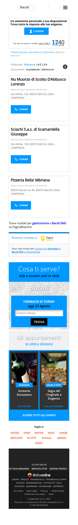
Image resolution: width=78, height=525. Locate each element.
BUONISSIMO (45, 486)
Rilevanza (29, 64)
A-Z (39, 64)
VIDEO (51, 432)
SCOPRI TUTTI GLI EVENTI (39, 415)
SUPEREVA (58, 486)
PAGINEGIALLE (37, 480)
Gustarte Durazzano (24, 392)
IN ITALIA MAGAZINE (19, 468)
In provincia (33, 69)
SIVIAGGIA (20, 486)
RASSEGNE (24, 385)
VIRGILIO (24, 480)
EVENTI (39, 443)
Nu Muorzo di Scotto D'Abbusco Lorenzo (38, 82)
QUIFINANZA (32, 486)
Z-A (45, 64)
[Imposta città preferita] (13, 7)
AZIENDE (61, 438)
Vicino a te (48, 69)
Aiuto (51, 494)
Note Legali (32, 491)
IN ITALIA (46, 438)
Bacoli (24, 7)
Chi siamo (18, 491)
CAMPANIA (17, 97)
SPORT (26, 432)
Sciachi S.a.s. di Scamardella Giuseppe (35, 132)
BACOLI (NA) (46, 94)
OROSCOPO (16, 438)
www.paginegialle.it (50, 238)
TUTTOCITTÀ (49, 483)
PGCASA (20, 483)
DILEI (59, 483)
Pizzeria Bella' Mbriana (30, 180)
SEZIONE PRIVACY (58, 468)
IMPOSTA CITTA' (39, 468)
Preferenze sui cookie (35, 494)
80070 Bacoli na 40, (23, 190)
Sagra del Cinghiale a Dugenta (54, 394)
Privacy (44, 491)
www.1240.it (44, 43)
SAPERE (63, 432)
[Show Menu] (65, 7)
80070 (33, 94)
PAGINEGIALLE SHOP (56, 480)
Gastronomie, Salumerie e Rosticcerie (29, 89)
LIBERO (15, 480)
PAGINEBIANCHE (34, 483)
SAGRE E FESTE (54, 385)
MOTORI (39, 432)
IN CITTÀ (31, 438)
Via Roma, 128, (20, 144)
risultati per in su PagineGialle (36, 250)
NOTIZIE (15, 432)
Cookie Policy (57, 491)
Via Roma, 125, (20, 94)
